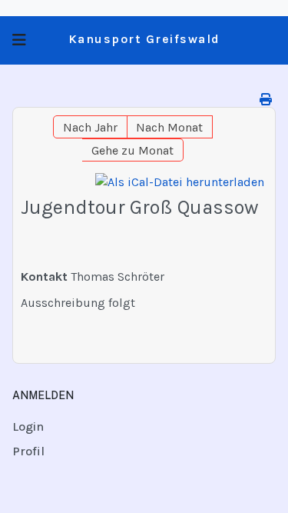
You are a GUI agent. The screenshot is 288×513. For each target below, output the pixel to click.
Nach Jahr (90, 127)
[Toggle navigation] (19, 40)
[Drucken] (266, 99)
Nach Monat (169, 127)
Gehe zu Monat (132, 150)
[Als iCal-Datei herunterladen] (179, 182)
